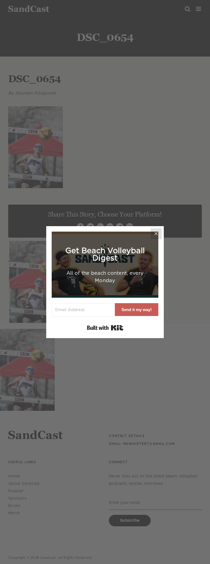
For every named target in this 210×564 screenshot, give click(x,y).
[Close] (156, 233)
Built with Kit (105, 328)
